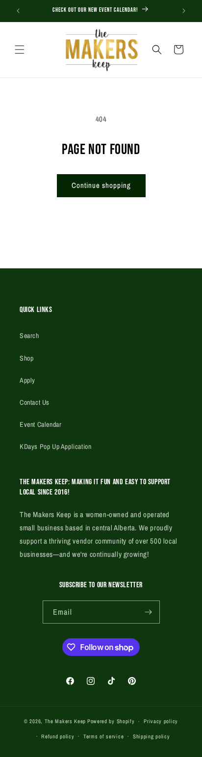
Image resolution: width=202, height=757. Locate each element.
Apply (27, 380)
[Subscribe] (148, 612)
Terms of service (103, 736)
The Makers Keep (65, 721)
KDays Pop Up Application (55, 446)
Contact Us (35, 402)
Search (29, 335)
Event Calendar (40, 424)
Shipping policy (151, 736)
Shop (26, 358)
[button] (19, 49)
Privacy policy (161, 721)
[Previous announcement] (18, 11)
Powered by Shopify (111, 721)
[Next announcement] (184, 11)
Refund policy (57, 736)
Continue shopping (101, 185)
